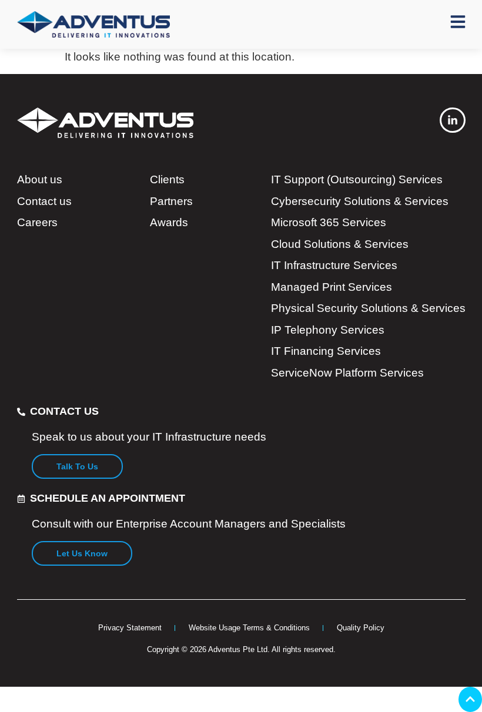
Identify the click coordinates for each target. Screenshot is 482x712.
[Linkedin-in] (452, 120)
